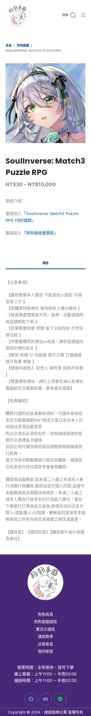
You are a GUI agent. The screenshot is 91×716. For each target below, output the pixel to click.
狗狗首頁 (45, 614)
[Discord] (45, 699)
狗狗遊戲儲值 (45, 622)
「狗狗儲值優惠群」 (40, 232)
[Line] (60, 699)
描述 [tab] (45, 263)
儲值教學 (45, 637)
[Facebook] (31, 699)
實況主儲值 (45, 629)
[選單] (83, 15)
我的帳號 (45, 651)
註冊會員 (45, 644)
